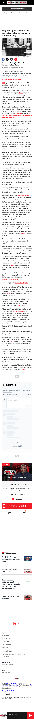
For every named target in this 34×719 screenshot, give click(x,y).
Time (21, 93)
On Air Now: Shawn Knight (17, 477)
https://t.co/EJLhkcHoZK (10, 279)
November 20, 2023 (21, 283)
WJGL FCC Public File (8, 648)
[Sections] (3, 2)
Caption (27, 53)
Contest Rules (6, 641)
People (19, 113)
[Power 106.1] (17, 2)
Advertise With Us (7, 664)
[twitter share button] (7, 59)
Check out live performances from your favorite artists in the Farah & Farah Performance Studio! (11, 584)
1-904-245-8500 (17, 506)
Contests (21, 13)
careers (28, 687)
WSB (3, 83)
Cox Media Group (11, 683)
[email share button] (11, 59)
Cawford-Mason (18, 311)
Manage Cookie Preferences (10, 691)
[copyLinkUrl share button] (15, 59)
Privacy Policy (15, 685)
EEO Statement (6, 644)
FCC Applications (7, 651)
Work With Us (6, 638)
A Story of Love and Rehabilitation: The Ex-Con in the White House (17, 115)
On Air (15, 13)
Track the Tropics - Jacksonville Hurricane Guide (11, 559)
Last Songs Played (7, 13)
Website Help (6, 672)
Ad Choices (15, 687)
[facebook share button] (3, 59)
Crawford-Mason (23, 195)
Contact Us (5, 635)
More (27, 13)
